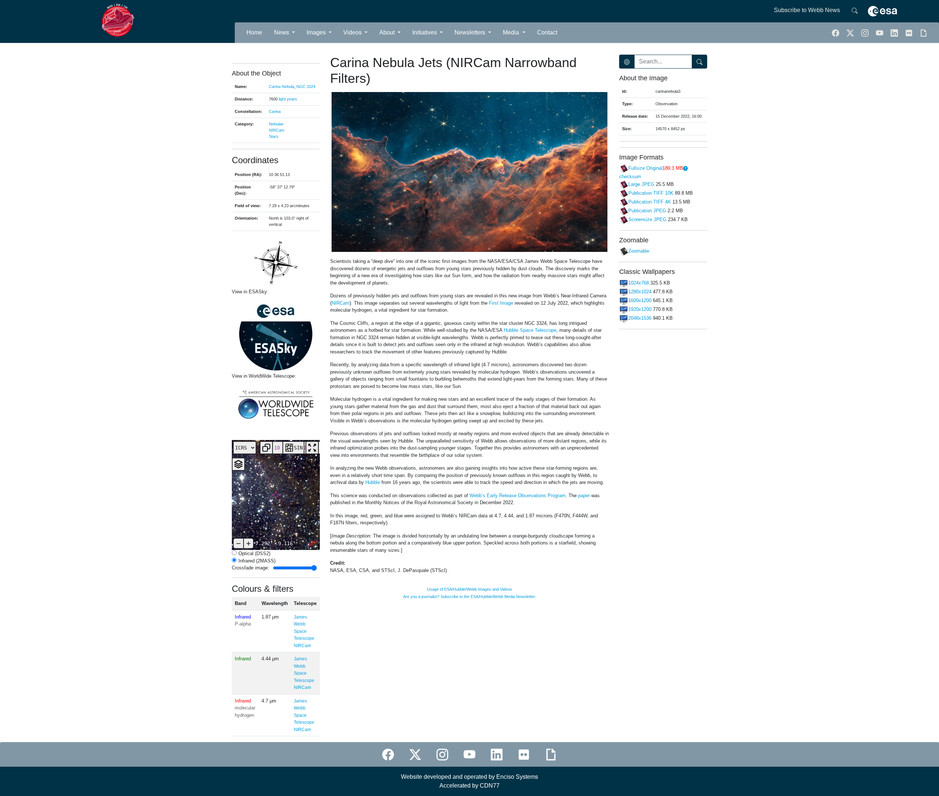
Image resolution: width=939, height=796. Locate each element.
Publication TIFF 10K (650, 193)
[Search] (855, 10)
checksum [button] (630, 176)
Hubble (372, 482)
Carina (275, 111)
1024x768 (638, 283)
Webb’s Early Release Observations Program (518, 495)
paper (584, 495)
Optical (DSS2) (254, 553)
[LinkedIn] (895, 32)
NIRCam (276, 130)
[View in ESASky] (276, 334)
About (387, 32)
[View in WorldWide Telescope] (276, 404)
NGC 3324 (305, 86)
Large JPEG (641, 184)
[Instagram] (442, 754)
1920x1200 (639, 309)
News (282, 32)
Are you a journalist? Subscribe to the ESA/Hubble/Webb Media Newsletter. (469, 596)
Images (317, 32)
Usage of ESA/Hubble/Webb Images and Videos (469, 589)
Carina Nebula (281, 86)
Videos (353, 32)
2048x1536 (639, 318)
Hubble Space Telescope (530, 330)
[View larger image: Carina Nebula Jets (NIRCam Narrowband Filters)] (469, 172)
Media (511, 32)
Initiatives (425, 32)
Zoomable (638, 251)
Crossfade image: (250, 568)
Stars (273, 136)
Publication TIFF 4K (649, 202)
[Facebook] (836, 32)
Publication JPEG (647, 210)
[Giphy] (923, 32)
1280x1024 (639, 292)
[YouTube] (880, 32)
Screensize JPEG (647, 219)
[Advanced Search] (627, 62)
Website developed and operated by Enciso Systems (469, 777)
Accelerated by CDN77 (469, 785)
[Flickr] (909, 32)
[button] (865, 32)
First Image (501, 303)
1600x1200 (639, 301)
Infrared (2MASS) (256, 561)
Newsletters (470, 32)
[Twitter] (851, 32)
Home (254, 32)
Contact (547, 32)
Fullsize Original (645, 168)
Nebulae (276, 124)
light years (288, 99)
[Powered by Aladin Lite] (312, 543)
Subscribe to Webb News (807, 10)
